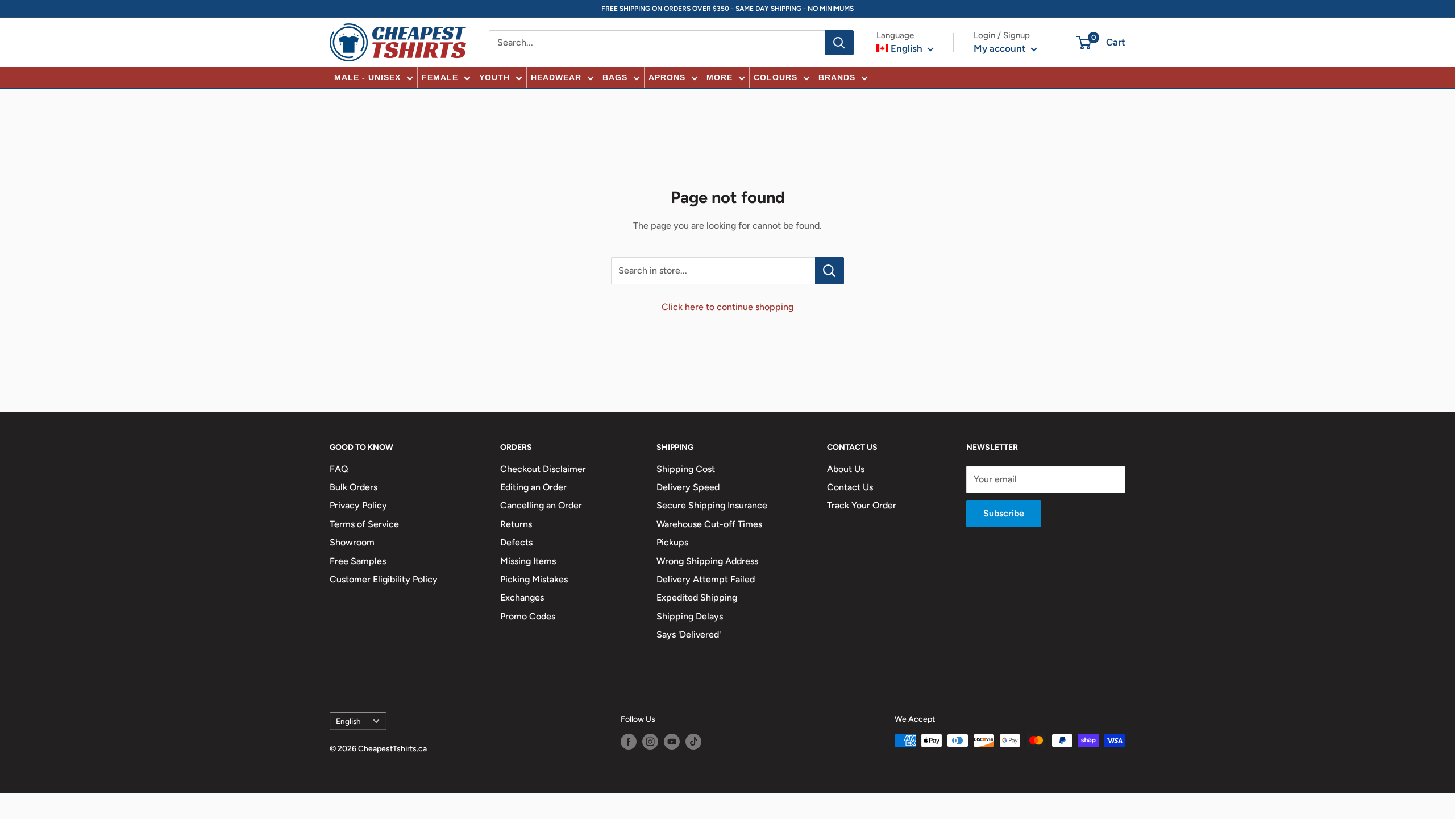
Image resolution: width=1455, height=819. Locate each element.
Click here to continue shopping (727, 306)
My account (1001, 48)
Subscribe (1003, 513)
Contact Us (850, 487)
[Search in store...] (829, 270)
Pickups (672, 542)
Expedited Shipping (696, 597)
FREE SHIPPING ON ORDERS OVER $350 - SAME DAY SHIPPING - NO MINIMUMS (727, 9)
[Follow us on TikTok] (693, 742)
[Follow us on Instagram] (650, 742)
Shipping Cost (685, 469)
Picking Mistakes (534, 579)
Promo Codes (527, 616)
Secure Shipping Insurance (711, 505)
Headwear (556, 77)
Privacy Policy (358, 505)
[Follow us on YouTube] (672, 742)
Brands (836, 77)
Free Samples (358, 561)
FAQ (339, 469)
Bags (614, 77)
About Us (845, 469)
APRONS (666, 77)
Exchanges (522, 597)
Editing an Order (533, 487)
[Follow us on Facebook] (629, 742)
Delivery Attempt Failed (705, 579)
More (719, 77)
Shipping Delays (689, 616)
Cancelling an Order (541, 505)
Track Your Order (861, 505)
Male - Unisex (367, 77)
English (348, 721)
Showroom (352, 542)
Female (440, 77)
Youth (494, 77)
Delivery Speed (688, 487)
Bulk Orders (353, 487)
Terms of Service (364, 524)
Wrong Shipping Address (707, 561)
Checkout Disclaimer (543, 469)
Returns (516, 524)
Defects (516, 542)
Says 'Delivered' (688, 634)
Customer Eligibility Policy (384, 579)
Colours (775, 77)
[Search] (839, 42)
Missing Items (528, 561)
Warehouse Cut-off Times (709, 524)
